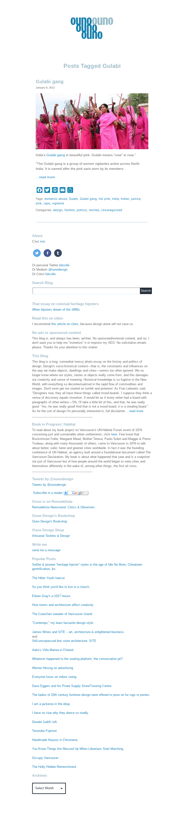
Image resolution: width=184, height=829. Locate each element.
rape (47, 203)
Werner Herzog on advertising (52, 668)
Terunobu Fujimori (44, 731)
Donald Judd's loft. (45, 722)
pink (39, 203)
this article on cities (64, 324)
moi (42, 241)
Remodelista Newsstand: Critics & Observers (63, 507)
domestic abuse (55, 199)
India (115, 199)
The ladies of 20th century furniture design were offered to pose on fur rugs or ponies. (91, 695)
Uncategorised (111, 210)
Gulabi (73, 199)
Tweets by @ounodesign (49, 484)
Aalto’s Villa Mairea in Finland (52, 650)
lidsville (64, 265)
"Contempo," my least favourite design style (62, 623)
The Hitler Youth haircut (48, 578)
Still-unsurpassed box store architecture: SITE (64, 641)
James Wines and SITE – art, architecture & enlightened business (78, 632)
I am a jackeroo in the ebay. (51, 704)
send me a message (46, 550)
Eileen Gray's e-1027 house (51, 596)
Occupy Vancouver (45, 758)
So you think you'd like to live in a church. (61, 587)
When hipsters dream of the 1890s (56, 309)
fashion (69, 210)
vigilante (58, 203)
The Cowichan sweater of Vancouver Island (62, 614)
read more (136, 411)
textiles (94, 210)
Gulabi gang (49, 81)
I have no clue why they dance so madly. (60, 713)
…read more (45, 177)
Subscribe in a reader (48, 493)
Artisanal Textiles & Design (51, 536)
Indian (125, 199)
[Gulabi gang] (92, 121)
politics (82, 210)
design (58, 210)
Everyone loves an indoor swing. (54, 677)
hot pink (104, 199)
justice (135, 199)
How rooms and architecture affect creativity (62, 605)
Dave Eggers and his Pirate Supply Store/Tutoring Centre (71, 686)
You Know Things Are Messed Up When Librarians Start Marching (77, 749)
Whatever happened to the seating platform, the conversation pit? (77, 659)
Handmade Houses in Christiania (54, 740)
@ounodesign (57, 269)
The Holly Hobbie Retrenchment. (54, 767)
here (114, 434)
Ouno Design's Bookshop (49, 521)
